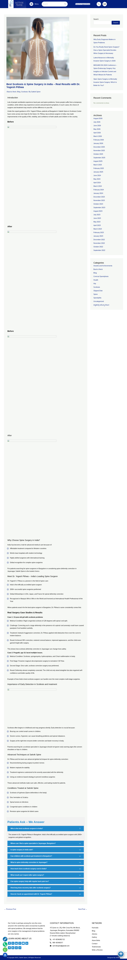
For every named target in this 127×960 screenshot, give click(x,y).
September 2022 (99, 250)
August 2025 (97, 161)
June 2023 (97, 218)
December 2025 (99, 147)
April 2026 (97, 133)
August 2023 (97, 211)
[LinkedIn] (16, 943)
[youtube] (23, 943)
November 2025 (99, 150)
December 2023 (99, 197)
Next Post (82, 909)
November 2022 (99, 243)
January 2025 (98, 172)
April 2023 (97, 225)
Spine (95, 294)
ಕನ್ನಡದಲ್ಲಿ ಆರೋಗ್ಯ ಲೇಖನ (101, 305)
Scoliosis (24, 92)
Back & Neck (11, 92)
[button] (31, 4)
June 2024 (97, 175)
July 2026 (96, 122)
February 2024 (98, 190)
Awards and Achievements (102, 266)
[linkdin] (26, 943)
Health (95, 280)
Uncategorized (98, 301)
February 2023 (98, 232)
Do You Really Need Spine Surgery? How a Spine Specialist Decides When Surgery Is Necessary (106, 50)
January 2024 (98, 193)
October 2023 (98, 204)
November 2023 (99, 200)
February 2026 (98, 140)
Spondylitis (97, 298)
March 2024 (97, 186)
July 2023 (96, 215)
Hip (94, 283)
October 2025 (98, 154)
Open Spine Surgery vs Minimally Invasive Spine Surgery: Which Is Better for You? (105, 82)
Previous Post (10, 909)
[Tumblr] (12, 947)
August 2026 (97, 118)
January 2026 (98, 143)
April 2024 (97, 182)
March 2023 (97, 229)
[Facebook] (9, 943)
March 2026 (97, 136)
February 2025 (98, 168)
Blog (18, 92)
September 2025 (99, 157)
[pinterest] (9, 947)
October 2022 (98, 247)
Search (96, 19)
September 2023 (99, 207)
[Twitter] (12, 943)
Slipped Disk (97, 291)
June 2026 (97, 125)
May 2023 (96, 222)
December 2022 (99, 239)
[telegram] (19, 947)
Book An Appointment (82, 4)
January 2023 (98, 236)
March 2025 (97, 165)
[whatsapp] (16, 947)
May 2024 (96, 179)
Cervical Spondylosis (100, 276)
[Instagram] (19, 943)
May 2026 (96, 129)
